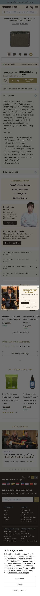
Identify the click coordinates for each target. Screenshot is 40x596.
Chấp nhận (19, 579)
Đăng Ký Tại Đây (25, 302)
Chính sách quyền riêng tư (18, 573)
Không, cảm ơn (34, 302)
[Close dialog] (38, 287)
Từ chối (19, 585)
